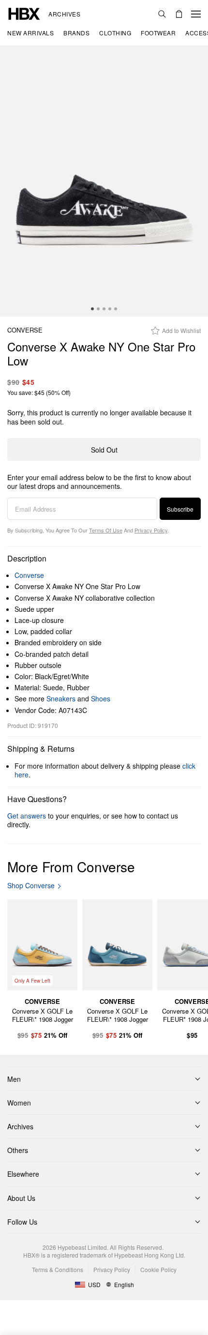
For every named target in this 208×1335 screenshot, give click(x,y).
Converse (25, 330)
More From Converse (71, 866)
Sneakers (60, 698)
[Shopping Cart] (179, 14)
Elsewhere (23, 1174)
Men (14, 1079)
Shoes (100, 698)
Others (17, 1150)
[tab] (92, 308)
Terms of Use (105, 530)
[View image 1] (104, 181)
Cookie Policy (158, 1269)
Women (19, 1102)
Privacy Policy (150, 530)
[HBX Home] (24, 12)
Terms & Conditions (57, 1269)
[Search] (162, 14)
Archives (64, 14)
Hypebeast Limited (82, 1247)
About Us (21, 1198)
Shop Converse (31, 885)
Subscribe (180, 509)
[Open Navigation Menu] (196, 14)
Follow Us (22, 1222)
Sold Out (104, 450)
